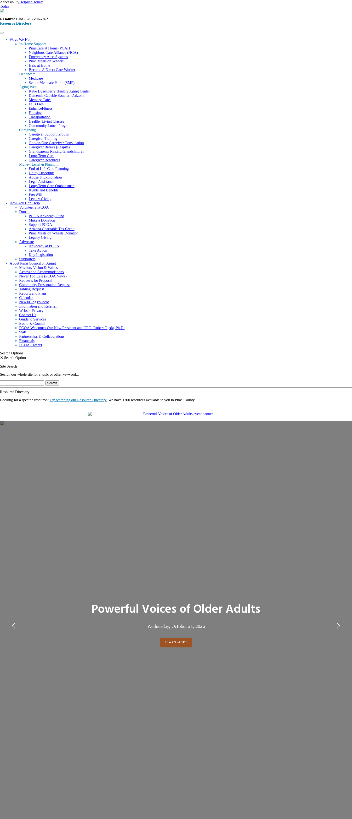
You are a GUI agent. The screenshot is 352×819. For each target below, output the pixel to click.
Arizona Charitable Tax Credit (51, 229)
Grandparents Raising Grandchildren (56, 151)
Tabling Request (31, 289)
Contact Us (27, 315)
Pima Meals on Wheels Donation (54, 233)
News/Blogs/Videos (34, 302)
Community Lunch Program (50, 126)
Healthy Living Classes (46, 121)
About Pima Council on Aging (33, 263)
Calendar (26, 298)
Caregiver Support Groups (49, 134)
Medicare (36, 78)
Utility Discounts (41, 173)
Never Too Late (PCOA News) (43, 276)
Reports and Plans (32, 293)
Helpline (25, 2)
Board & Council (32, 323)
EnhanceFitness (40, 108)
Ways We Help (21, 40)
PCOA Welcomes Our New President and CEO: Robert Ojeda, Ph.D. (72, 328)
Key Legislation (41, 255)
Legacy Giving (40, 199)
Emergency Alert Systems (48, 57)
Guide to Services (32, 319)
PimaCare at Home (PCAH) (50, 48)
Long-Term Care (41, 156)
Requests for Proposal (35, 280)
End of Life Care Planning (49, 169)
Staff (22, 332)
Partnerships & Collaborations (41, 336)
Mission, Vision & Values (38, 268)
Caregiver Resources (44, 160)
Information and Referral (38, 306)
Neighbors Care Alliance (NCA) (53, 52)
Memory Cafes (40, 100)
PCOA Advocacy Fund (46, 216)
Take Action (38, 250)
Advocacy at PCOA (44, 246)
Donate (24, 212)
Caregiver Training (43, 138)
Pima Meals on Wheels (46, 61)
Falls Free (36, 104)
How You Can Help (25, 203)
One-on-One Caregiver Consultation (56, 143)
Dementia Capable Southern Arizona (56, 95)
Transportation (40, 117)
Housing (35, 113)
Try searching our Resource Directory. (78, 400)
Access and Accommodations (41, 272)
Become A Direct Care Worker (52, 70)
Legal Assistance (41, 181)
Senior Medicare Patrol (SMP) (51, 83)
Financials (26, 341)
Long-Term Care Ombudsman (51, 186)
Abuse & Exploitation (45, 177)
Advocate (26, 242)
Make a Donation (42, 220)
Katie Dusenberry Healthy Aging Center (59, 91)
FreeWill (35, 194)
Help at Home (39, 65)
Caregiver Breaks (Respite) (49, 147)
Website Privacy (31, 311)
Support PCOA (40, 224)
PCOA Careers (30, 345)
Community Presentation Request (44, 285)
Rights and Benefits (43, 190)
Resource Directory (16, 23)
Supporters (27, 259)
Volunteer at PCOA (34, 207)
